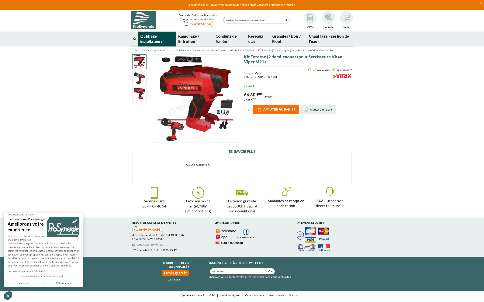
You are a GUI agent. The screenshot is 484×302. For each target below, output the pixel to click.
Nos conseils (276, 295)
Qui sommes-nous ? (192, 295)
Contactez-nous (254, 295)
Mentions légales (230, 295)
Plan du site (296, 295)
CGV (212, 295)
